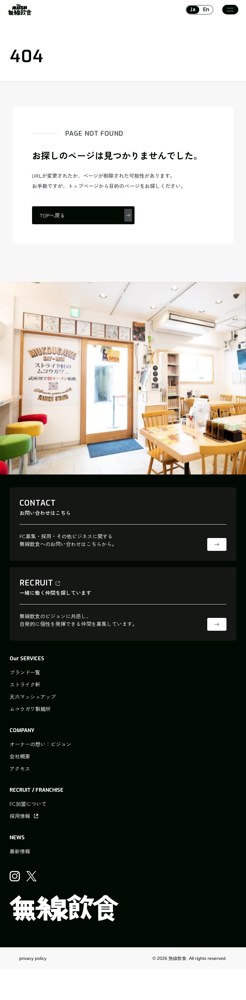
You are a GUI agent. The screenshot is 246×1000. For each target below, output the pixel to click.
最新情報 (20, 851)
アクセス (20, 768)
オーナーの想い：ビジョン (40, 744)
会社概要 (20, 756)
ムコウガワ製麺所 (30, 709)
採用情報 (20, 816)
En (206, 9)
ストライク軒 (25, 684)
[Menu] (230, 9)
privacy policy (32, 958)
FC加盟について (28, 804)
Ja (193, 9)
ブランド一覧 (25, 672)
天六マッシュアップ (33, 696)
